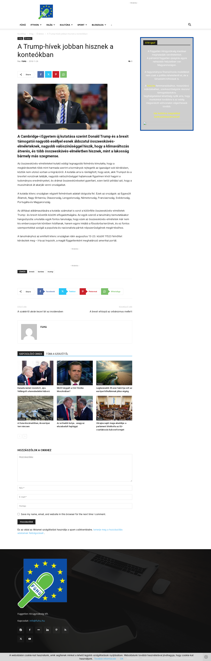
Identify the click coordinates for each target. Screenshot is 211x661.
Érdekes (40, 33)
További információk (105, 658)
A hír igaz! (150, 42)
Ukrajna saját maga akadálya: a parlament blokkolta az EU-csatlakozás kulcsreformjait (111, 426)
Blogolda (98, 24)
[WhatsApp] (63, 74)
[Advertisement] (134, 12)
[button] (190, 25)
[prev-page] (19, 436)
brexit (31, 271)
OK (121, 658)
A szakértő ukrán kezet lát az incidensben (40, 311)
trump (50, 271)
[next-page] (25, 436)
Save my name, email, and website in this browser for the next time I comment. (63, 514)
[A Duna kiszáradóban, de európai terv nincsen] (35, 408)
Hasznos (21, 419)
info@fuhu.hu (37, 620)
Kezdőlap (21, 33)
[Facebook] (40, 74)
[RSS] (65, 630)
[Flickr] (38, 630)
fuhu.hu (151, 85)
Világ (49, 24)
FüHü (23, 24)
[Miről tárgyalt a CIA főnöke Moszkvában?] (75, 373)
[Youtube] (29, 639)
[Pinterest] (56, 74)
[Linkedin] (47, 630)
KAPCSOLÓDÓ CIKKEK (30, 354)
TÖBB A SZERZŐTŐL (57, 354)
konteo (41, 271)
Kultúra (65, 24)
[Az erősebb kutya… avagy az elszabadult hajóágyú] (75, 408)
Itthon (34, 24)
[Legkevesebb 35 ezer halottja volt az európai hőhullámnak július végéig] (114, 373)
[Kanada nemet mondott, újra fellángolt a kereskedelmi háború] (35, 373)
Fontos (21, 384)
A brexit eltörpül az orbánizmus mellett (111, 311)
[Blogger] (20, 630)
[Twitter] (48, 74)
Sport (80, 24)
